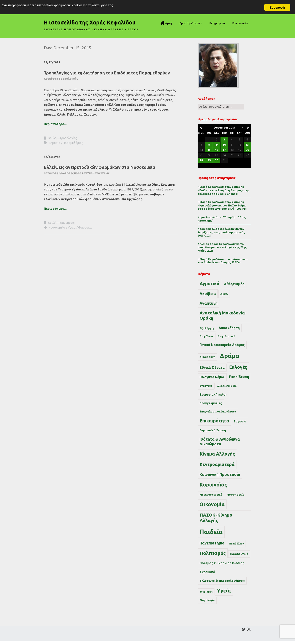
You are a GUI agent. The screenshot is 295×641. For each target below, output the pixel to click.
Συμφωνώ (277, 7)
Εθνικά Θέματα (212, 367)
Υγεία (72, 227)
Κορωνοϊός (213, 485)
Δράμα (229, 355)
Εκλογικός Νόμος (212, 377)
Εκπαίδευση (239, 377)
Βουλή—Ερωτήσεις (61, 222)
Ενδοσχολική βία (226, 386)
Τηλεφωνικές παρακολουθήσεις (222, 580)
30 (216, 160)
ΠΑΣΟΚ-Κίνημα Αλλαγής (216, 517)
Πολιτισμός (213, 553)
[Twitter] (244, 629)
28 (201, 160)
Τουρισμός (206, 591)
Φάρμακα (85, 227)
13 (247, 144)
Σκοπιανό (207, 572)
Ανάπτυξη (208, 303)
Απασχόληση (229, 328)
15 (209, 149)
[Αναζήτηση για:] (221, 106)
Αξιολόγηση (207, 328)
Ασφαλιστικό (226, 336)
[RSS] (249, 629)
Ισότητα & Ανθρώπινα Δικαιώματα (220, 441)
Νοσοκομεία (57, 227)
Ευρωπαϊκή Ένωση (213, 430)
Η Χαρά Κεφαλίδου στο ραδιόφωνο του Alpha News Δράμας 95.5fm (222, 261)
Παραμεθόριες (73, 143)
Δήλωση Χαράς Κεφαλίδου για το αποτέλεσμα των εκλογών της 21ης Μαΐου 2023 (222, 247)
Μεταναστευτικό (211, 494)
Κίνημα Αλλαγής (217, 453)
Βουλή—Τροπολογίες (62, 138)
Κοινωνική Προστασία (220, 474)
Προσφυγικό (239, 553)
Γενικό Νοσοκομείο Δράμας (222, 345)
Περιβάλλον (236, 543)
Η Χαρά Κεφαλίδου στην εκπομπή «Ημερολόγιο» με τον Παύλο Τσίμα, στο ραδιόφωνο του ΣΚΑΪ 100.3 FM (222, 205)
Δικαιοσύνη (207, 356)
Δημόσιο (54, 143)
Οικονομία (212, 504)
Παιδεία (211, 531)
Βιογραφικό (217, 23)
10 (224, 144)
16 (216, 149)
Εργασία (240, 421)
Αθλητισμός (234, 284)
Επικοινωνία (240, 23)
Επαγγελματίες (211, 403)
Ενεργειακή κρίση (213, 394)
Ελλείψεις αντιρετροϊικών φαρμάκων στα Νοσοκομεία (99, 170)
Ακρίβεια (208, 293)
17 (224, 149)
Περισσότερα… (55, 124)
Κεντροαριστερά (217, 464)
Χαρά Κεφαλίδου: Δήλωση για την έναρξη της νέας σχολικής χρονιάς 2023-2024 (221, 232)
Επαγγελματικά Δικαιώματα (218, 411)
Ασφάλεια (206, 336)
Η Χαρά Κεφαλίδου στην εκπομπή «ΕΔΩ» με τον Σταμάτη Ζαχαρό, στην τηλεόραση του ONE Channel (223, 190)
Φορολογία (207, 600)
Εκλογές (238, 367)
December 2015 (224, 127)
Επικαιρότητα (214, 420)
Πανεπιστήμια (212, 543)
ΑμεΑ (224, 294)
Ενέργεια (206, 385)
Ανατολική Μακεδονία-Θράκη (223, 315)
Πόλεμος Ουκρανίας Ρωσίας (222, 563)
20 (247, 149)
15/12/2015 (52, 62)
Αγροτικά (209, 283)
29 (209, 160)
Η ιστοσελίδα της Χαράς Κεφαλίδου (89, 22)
